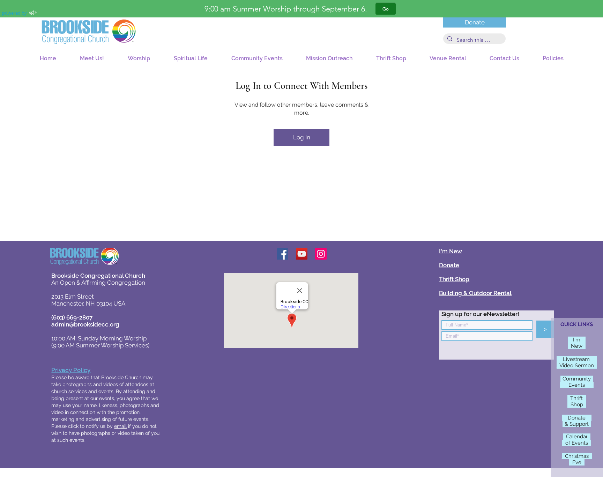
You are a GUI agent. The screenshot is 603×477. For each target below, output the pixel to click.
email (120, 426)
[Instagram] (321, 254)
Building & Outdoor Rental (475, 293)
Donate (449, 265)
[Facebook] (282, 254)
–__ (564, 385)
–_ (588, 418)
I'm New (450, 251)
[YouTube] (301, 254)
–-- (593, 359)
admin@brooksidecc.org (85, 324)
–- (583, 340)
